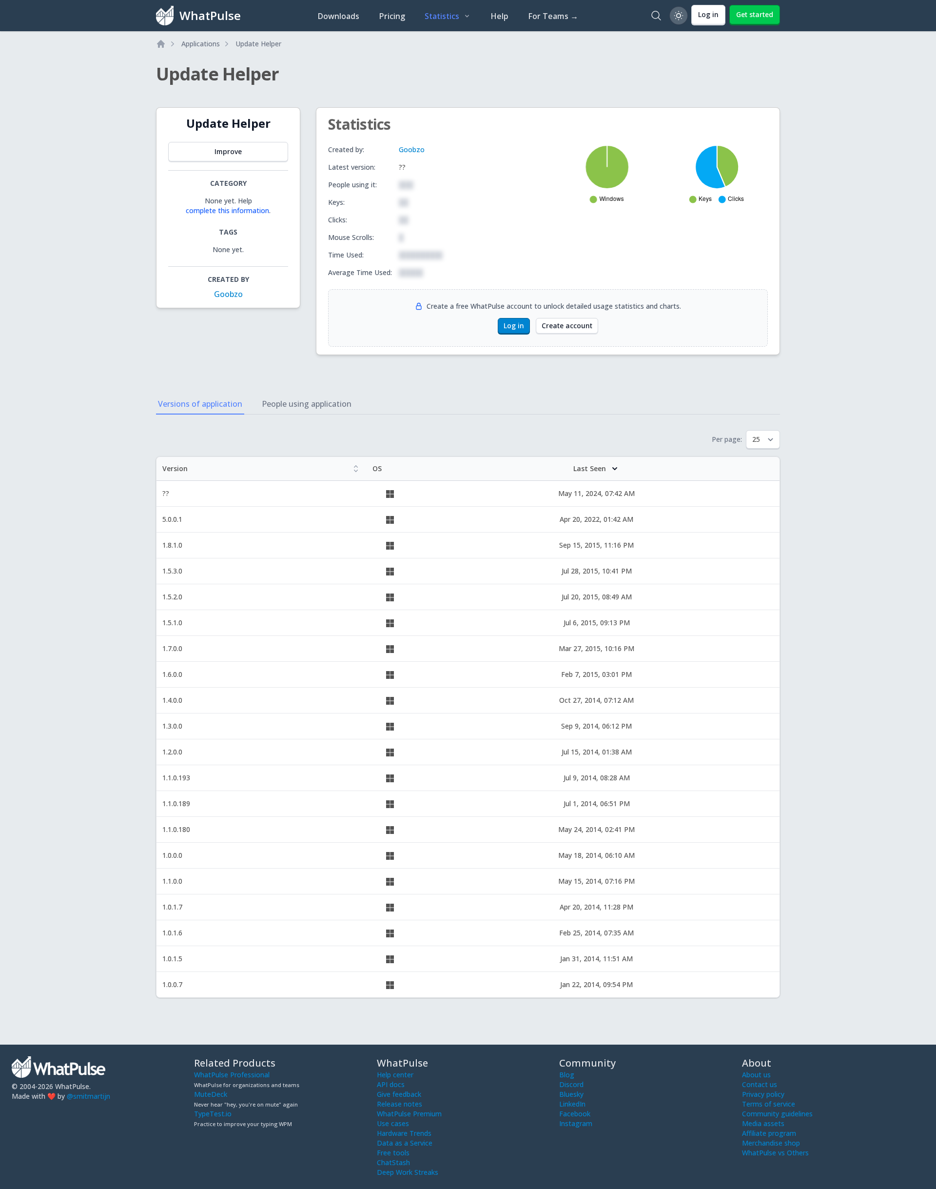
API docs (391, 1084)
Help (499, 16)
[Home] (161, 44)
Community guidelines (777, 1113)
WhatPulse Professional (232, 1074)
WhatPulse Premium (409, 1113)
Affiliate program (769, 1133)
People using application (306, 403)
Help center (395, 1074)
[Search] (656, 15)
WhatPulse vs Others (775, 1152)
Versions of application (200, 403)
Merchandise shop (771, 1143)
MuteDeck (210, 1094)
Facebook (574, 1113)
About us (756, 1074)
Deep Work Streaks (407, 1172)
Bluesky (571, 1094)
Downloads (338, 16)
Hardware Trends (404, 1133)
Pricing (392, 16)
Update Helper (258, 43)
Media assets (763, 1123)
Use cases (393, 1123)
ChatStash (393, 1162)
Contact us (759, 1084)
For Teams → (553, 16)
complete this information (227, 210)
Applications (200, 43)
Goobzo (228, 294)
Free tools (393, 1152)
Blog (566, 1074)
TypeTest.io (213, 1113)
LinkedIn (572, 1104)
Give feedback (399, 1094)
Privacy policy (763, 1094)
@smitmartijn (88, 1096)
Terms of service (768, 1104)
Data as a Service (404, 1143)
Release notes (399, 1104)
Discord (571, 1084)
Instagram (575, 1123)
